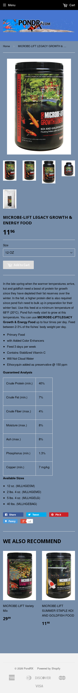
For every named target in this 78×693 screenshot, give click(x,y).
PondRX (28, 668)
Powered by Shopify (48, 668)
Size (5, 245)
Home (6, 46)
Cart (72, 5)
